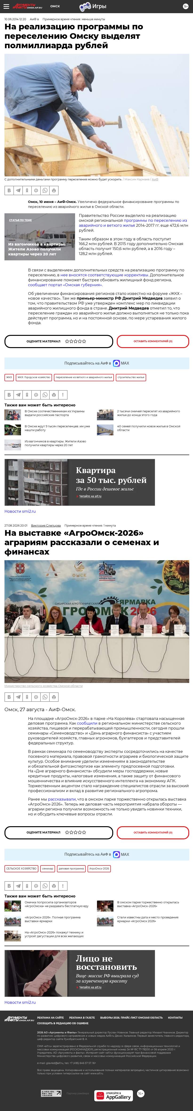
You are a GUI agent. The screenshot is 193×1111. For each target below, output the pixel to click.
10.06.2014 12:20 (15, 19)
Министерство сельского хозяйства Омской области (43, 686)
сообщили (87, 723)
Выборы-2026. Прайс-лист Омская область (131, 1017)
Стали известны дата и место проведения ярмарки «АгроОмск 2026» (147, 919)
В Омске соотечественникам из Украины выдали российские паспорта (54, 413)
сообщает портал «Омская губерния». (65, 285)
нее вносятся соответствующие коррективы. (104, 275)
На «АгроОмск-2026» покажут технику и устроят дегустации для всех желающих (54, 934)
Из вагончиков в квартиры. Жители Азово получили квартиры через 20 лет (55, 443)
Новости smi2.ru (20, 511)
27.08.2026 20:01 (15, 525)
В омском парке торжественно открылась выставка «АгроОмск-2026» (148, 904)
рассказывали (62, 799)
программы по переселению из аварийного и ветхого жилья (133, 223)
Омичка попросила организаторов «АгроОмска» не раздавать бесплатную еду (56, 904)
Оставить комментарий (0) (153, 341)
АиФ (155, 179)
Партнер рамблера (78, 1093)
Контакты (175, 1017)
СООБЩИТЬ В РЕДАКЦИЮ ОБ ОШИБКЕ (62, 1023)
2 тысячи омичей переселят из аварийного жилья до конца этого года (148, 413)
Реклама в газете (82, 1017)
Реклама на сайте (50, 1017)
